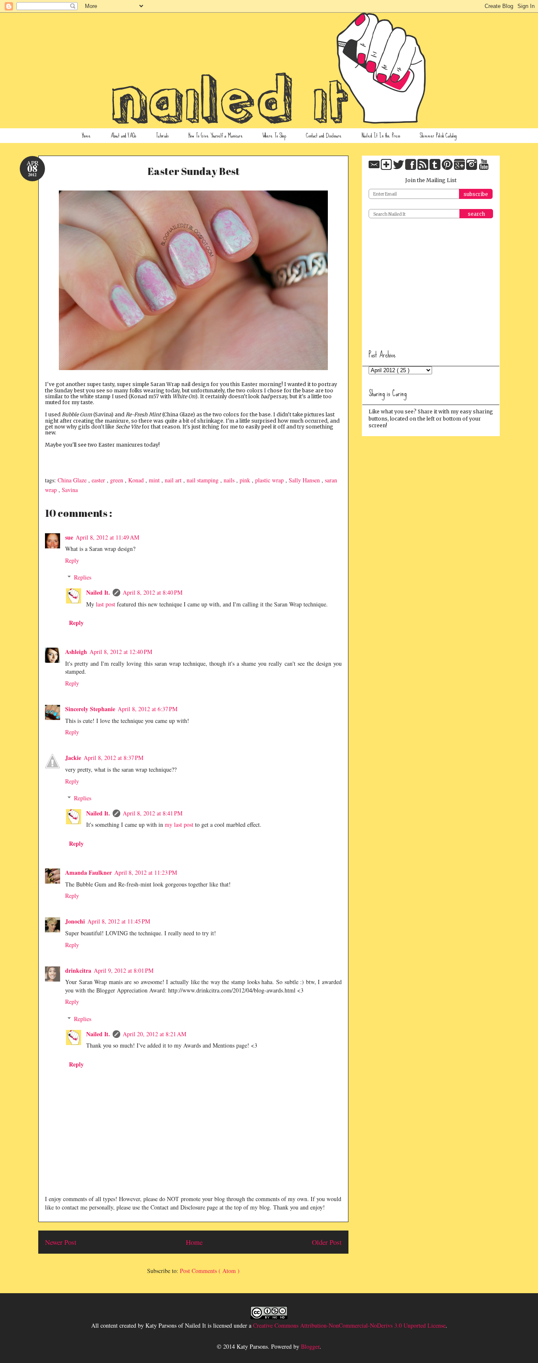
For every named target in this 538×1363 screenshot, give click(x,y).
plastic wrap (270, 480)
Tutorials (162, 135)
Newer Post (60, 1242)
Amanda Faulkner (88, 872)
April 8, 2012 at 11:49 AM (107, 537)
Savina (70, 490)
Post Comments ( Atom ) (210, 1271)
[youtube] (483, 168)
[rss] (423, 168)
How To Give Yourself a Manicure (215, 135)
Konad (136, 480)
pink (246, 480)
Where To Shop (274, 135)
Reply (72, 560)
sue (69, 537)
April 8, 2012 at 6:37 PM (147, 709)
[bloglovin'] (387, 168)
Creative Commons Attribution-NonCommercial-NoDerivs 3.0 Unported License (349, 1325)
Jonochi (75, 921)
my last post (179, 824)
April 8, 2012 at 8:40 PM (152, 592)
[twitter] (399, 168)
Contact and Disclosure (324, 135)
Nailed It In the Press (380, 135)
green (117, 480)
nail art (174, 480)
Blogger (310, 1346)
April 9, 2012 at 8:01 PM (123, 970)
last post (105, 604)
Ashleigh (76, 651)
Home (86, 135)
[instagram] (472, 168)
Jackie (73, 757)
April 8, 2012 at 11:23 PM (145, 872)
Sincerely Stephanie (90, 708)
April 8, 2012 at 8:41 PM (152, 813)
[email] (375, 168)
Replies (82, 577)
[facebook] (411, 168)
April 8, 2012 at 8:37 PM (113, 758)
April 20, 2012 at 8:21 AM (154, 1034)
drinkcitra (78, 970)
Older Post (327, 1242)
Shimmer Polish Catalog (438, 135)
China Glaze (73, 480)
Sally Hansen (305, 480)
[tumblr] (436, 168)
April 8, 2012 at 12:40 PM (121, 652)
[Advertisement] (432, 280)
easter (99, 480)
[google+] (460, 168)
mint (155, 480)
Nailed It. (98, 592)
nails (230, 480)
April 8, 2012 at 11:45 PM (118, 921)
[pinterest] (448, 168)
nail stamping (203, 480)
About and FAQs (123, 135)
